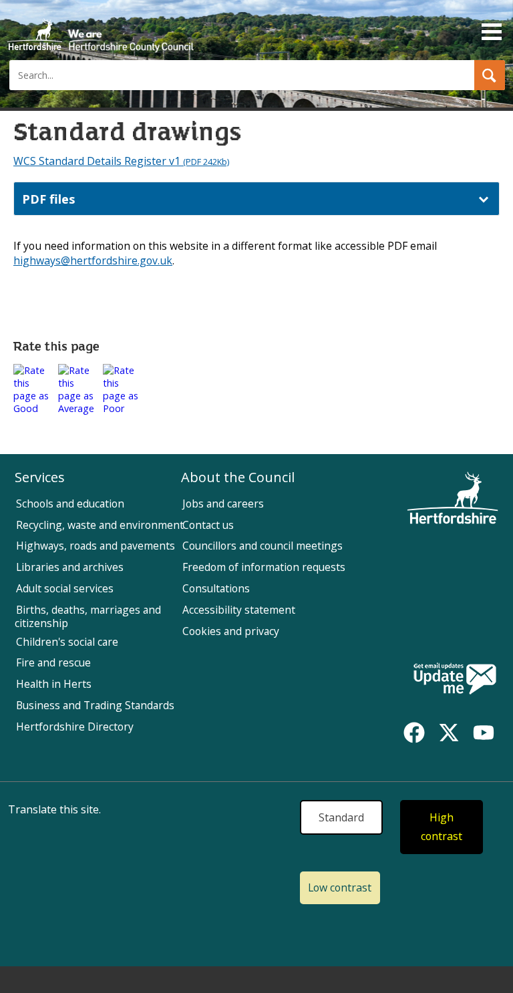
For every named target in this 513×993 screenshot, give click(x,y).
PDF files (48, 198)
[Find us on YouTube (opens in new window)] (483, 732)
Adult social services (65, 588)
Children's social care (67, 641)
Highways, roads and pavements (95, 545)
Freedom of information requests (263, 567)
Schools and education (70, 503)
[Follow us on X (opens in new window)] (449, 732)
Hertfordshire (100, 30)
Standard (341, 817)
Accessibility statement (238, 609)
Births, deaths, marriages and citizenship (88, 616)
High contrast (441, 827)
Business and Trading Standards (95, 705)
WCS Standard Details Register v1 (121, 161)
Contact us (208, 525)
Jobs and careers (223, 503)
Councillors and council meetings (262, 545)
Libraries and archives (70, 567)
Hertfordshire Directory (75, 726)
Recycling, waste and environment (100, 525)
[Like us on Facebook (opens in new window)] (414, 732)
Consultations (216, 588)
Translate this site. (54, 809)
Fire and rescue (53, 662)
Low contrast (339, 887)
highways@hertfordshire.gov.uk (92, 260)
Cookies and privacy (230, 631)
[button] (489, 75)
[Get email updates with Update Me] (454, 680)
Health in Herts (54, 683)
